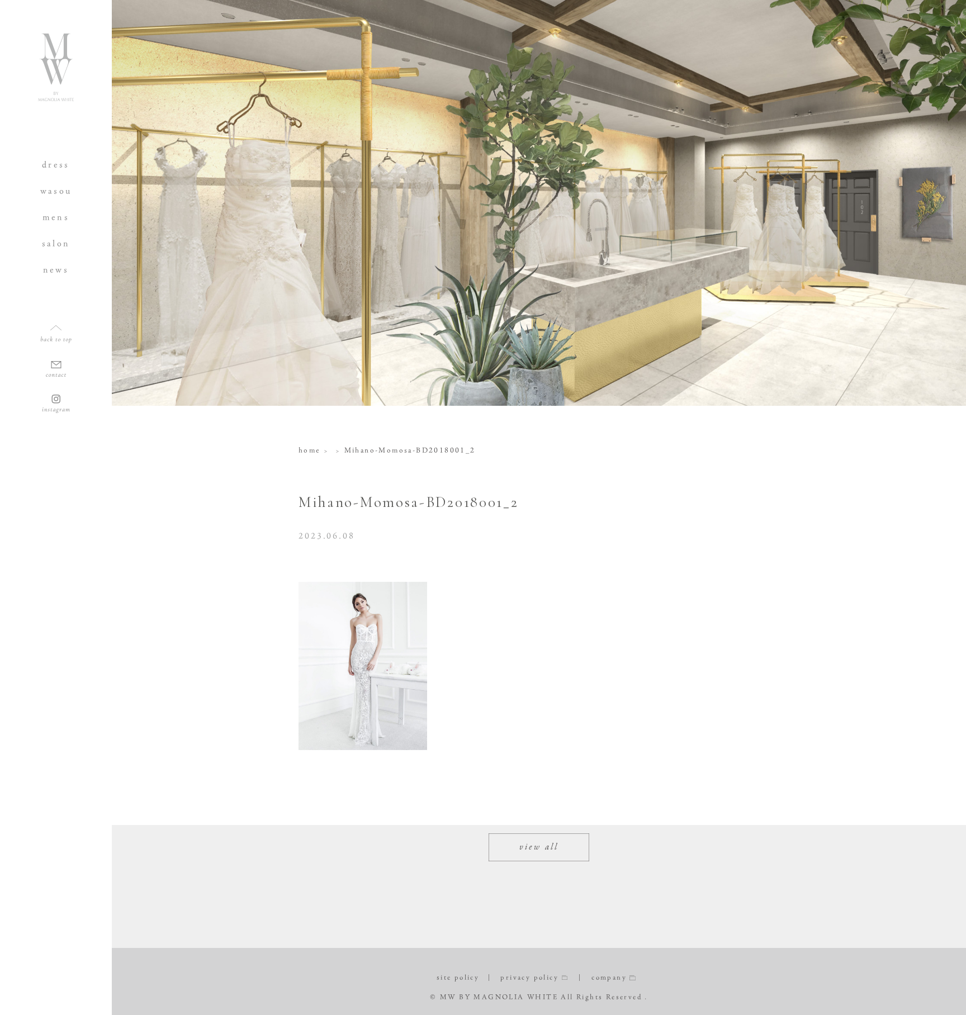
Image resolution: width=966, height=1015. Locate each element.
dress (56, 164)
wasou (56, 191)
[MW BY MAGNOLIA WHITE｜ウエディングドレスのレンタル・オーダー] (56, 96)
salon (56, 243)
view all (539, 847)
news (56, 269)
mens (55, 217)
